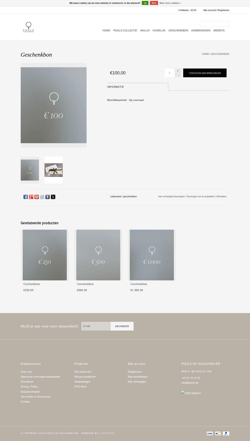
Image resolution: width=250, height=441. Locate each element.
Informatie (115, 87)
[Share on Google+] (31, 197)
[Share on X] (53, 197)
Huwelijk (159, 30)
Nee (154, 3)
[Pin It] (36, 197)
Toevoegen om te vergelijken (201, 196)
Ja (145, 3)
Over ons (26, 371)
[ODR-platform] (205, 393)
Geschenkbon (178, 30)
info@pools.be (189, 382)
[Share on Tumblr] (47, 197)
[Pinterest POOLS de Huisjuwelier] (213, 326)
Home (106, 30)
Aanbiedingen (200, 30)
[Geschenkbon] (45, 255)
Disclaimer (27, 381)
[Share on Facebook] (25, 197)
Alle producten (82, 371)
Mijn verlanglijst (137, 381)
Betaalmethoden (30, 391)
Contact (25, 401)
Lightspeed (107, 433)
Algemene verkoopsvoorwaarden (40, 376)
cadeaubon (116, 196)
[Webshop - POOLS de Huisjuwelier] (28, 27)
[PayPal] (225, 433)
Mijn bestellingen (138, 376)
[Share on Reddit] (42, 197)
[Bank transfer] (209, 433)
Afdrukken (222, 196)
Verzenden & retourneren (36, 396)
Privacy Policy (29, 386)
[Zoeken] (227, 24)
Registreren (135, 371)
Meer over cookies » (170, 3)
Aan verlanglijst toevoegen (171, 196)
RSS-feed (80, 386)
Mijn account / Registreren (216, 10)
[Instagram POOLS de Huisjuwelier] (225, 326)
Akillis (145, 30)
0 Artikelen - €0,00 (187, 10)
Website (219, 30)
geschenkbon (130, 196)
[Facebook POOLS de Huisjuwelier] (201, 326)
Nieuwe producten (85, 376)
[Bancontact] (218, 433)
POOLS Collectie (125, 30)
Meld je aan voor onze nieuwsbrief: (50, 326)
